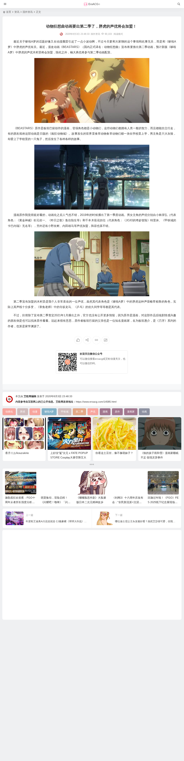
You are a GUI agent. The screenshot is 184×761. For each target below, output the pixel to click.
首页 (8, 11)
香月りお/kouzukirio (17, 452)
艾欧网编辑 (30, 396)
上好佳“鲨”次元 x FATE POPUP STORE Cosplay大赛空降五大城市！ (69, 457)
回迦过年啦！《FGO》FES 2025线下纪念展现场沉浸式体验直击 (163, 502)
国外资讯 (28, 11)
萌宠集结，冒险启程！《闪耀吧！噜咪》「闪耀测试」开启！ (55, 502)
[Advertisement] (91, 575)
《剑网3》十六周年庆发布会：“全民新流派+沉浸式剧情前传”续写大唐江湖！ (127, 502)
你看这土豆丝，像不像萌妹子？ (114, 452)
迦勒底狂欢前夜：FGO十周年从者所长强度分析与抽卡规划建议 (20, 502)
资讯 (16, 11)
